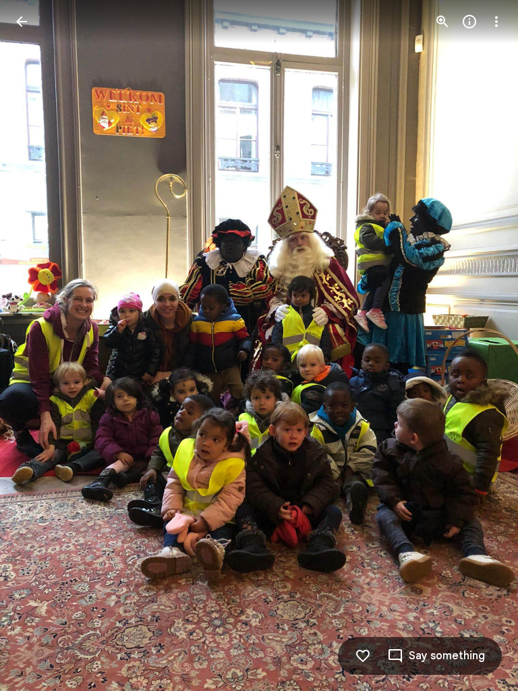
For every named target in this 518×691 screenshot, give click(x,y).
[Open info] (469, 21)
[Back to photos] (21, 21)
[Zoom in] (442, 21)
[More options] (496, 21)
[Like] (363, 656)
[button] (480, 345)
